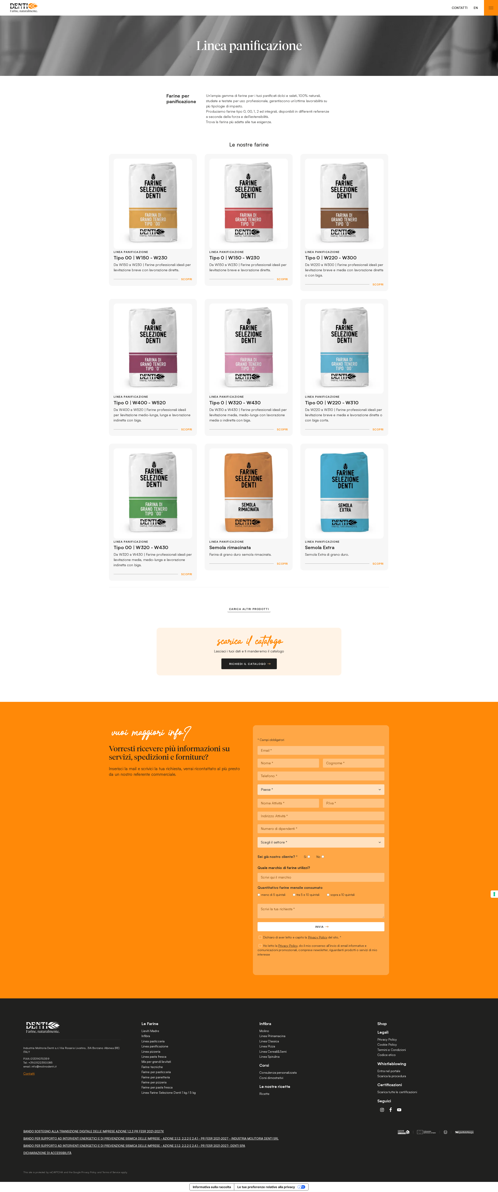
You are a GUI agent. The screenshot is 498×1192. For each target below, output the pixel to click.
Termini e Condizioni (391, 1050)
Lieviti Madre (150, 1031)
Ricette (264, 1094)
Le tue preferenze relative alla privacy (266, 1187)
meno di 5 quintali (273, 895)
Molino (264, 1031)
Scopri (186, 279)
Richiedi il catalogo (247, 663)
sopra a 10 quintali (343, 895)
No (318, 857)
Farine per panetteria (155, 1077)
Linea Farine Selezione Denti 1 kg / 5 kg (168, 1093)
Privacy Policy (317, 937)
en (476, 8)
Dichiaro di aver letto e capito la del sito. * (302, 937)
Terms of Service (111, 1172)
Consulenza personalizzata (278, 1072)
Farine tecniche (152, 1067)
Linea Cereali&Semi (273, 1051)
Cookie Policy (387, 1044)
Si (305, 857)
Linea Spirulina (269, 1057)
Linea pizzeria (150, 1051)
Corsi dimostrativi (271, 1078)
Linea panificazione (154, 1046)
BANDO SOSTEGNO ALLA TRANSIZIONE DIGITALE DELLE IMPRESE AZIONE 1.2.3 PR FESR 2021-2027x (93, 1131)
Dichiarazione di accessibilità (47, 1153)
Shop (382, 1024)
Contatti (460, 8)
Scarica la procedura (391, 1076)
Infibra (145, 1036)
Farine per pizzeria (154, 1082)
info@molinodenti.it (44, 1066)
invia (319, 926)
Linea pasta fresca (154, 1057)
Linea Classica (269, 1041)
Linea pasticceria (153, 1041)
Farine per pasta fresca (157, 1087)
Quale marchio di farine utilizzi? (284, 868)
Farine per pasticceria (156, 1072)
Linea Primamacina (272, 1036)
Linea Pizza (267, 1046)
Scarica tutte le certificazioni (397, 1092)
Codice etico (386, 1055)
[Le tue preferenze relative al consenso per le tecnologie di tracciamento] (494, 894)
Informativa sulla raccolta (212, 1187)
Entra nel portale (388, 1071)
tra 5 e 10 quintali (307, 895)
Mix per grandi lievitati (156, 1062)
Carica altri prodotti (249, 609)
